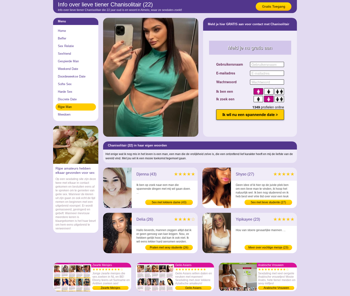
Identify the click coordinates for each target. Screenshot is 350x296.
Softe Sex (65, 84)
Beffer (62, 38)
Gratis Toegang (273, 6)
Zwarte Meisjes (110, 288)
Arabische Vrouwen (276, 288)
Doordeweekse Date (71, 76)
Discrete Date (67, 99)
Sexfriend (64, 53)
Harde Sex (65, 91)
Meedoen (64, 114)
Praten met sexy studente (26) (169, 247)
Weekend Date (68, 69)
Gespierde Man (68, 61)
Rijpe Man (65, 107)
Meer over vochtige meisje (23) (268, 247)
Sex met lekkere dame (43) (169, 202)
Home (62, 31)
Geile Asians (193, 288)
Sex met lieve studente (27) (268, 202)
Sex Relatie (66, 46)
